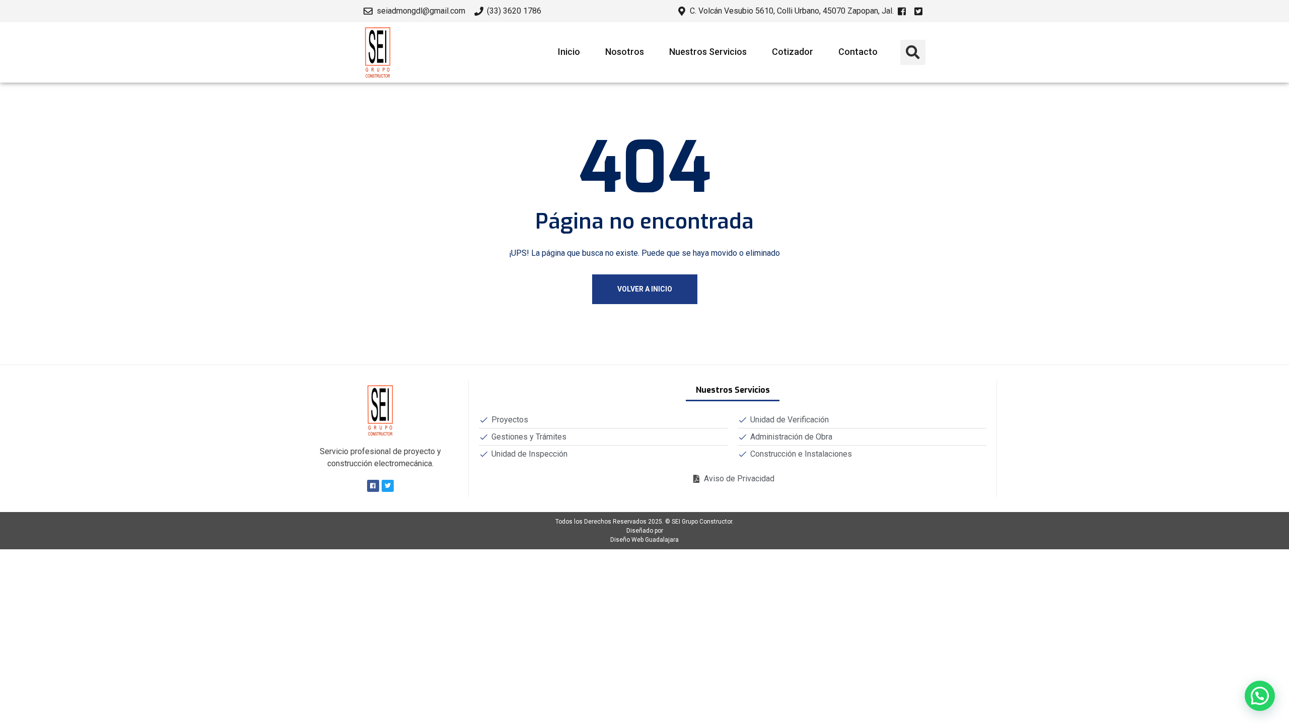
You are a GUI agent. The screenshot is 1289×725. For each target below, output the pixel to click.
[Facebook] (373, 486)
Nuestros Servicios (708, 51)
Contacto (858, 51)
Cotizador (792, 51)
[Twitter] (388, 486)
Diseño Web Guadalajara (644, 539)
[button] (912, 52)
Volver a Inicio (644, 289)
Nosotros (624, 51)
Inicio (569, 51)
